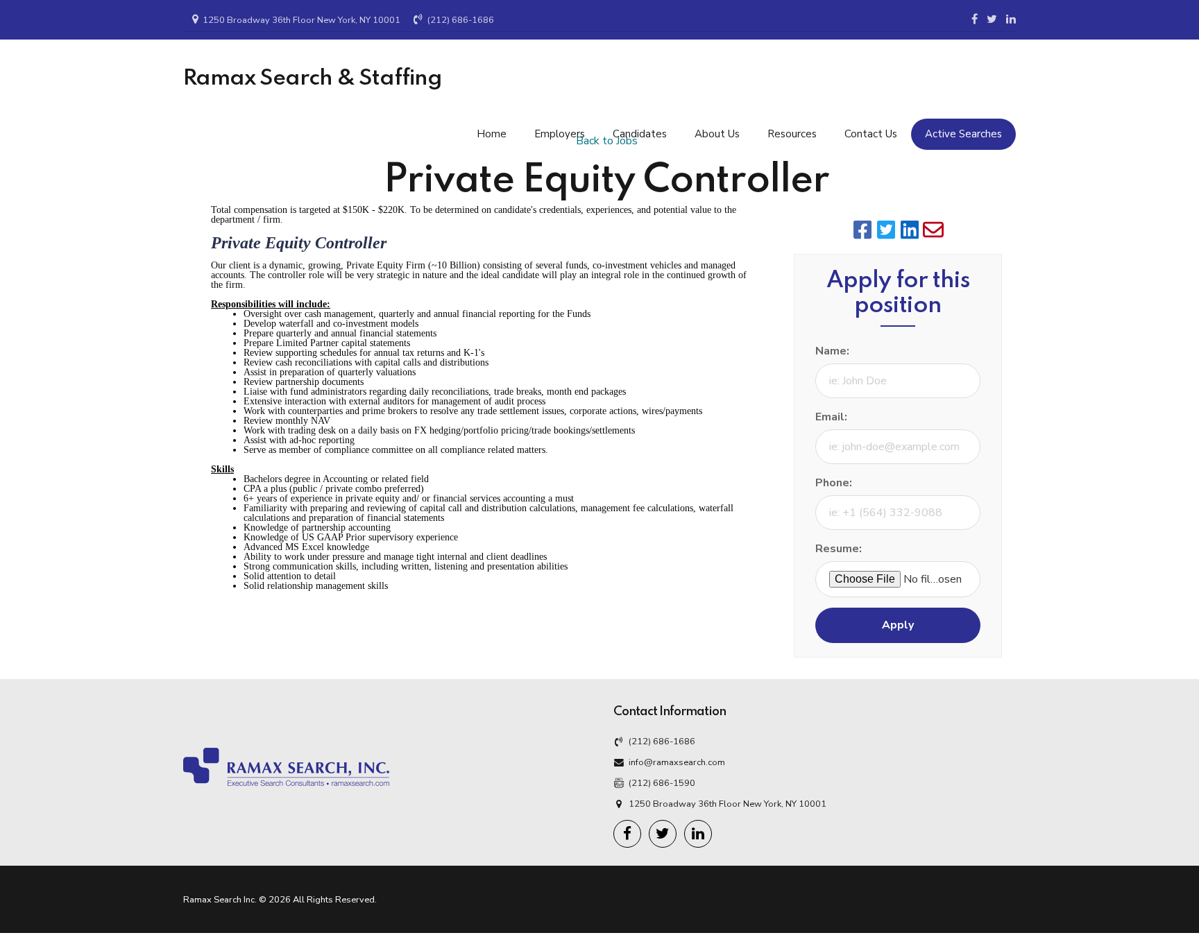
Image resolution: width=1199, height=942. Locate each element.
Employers (559, 134)
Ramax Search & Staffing (312, 78)
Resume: (838, 548)
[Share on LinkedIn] (909, 229)
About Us (717, 134)
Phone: (833, 482)
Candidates (640, 134)
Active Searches (963, 134)
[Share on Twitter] (886, 229)
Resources (792, 134)
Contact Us (870, 134)
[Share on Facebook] (862, 229)
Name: (832, 351)
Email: (831, 417)
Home (492, 134)
